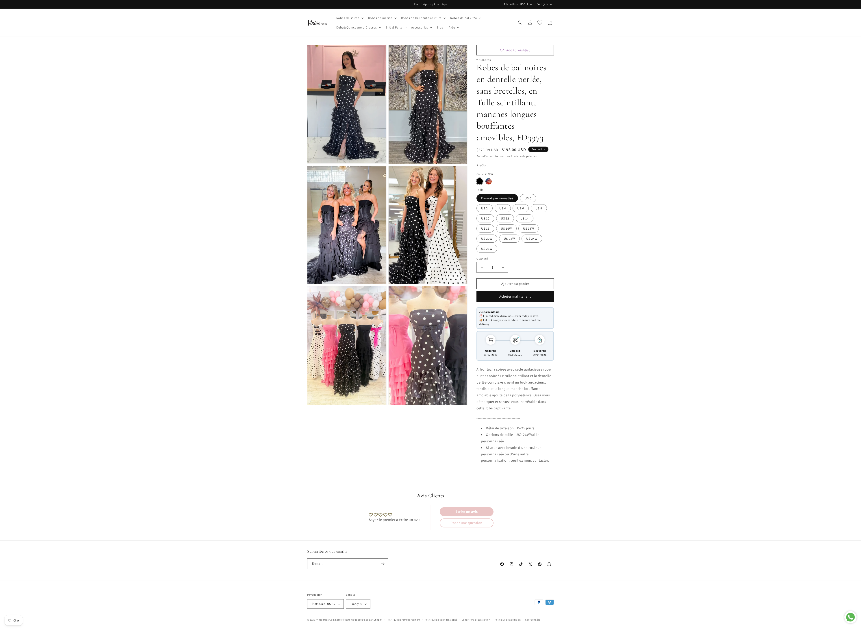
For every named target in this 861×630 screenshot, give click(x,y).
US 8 (538, 208)
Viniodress (322, 619)
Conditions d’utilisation (476, 619)
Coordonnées (533, 619)
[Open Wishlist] (540, 23)
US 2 (484, 208)
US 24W (531, 239)
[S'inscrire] (383, 563)
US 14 (524, 218)
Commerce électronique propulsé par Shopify (355, 619)
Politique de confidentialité (441, 619)
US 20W (486, 239)
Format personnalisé (497, 198)
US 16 (485, 228)
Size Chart (481, 165)
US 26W (486, 249)
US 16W (506, 228)
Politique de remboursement (403, 619)
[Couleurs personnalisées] (488, 181)
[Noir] (479, 181)
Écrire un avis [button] (466, 511)
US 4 (502, 208)
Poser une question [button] (466, 522)
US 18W (528, 228)
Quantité (482, 259)
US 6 (520, 208)
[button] (349, 18)
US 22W (509, 239)
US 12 (505, 218)
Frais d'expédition (488, 156)
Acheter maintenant (515, 296)
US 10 (485, 218)
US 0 (528, 198)
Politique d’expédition (508, 619)
